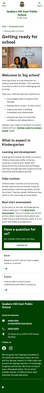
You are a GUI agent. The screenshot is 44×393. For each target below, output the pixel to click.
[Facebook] (4, 349)
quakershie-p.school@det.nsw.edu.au (20, 322)
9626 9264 (13, 329)
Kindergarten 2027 (16, 26)
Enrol (7, 255)
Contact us (22, 245)
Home (4, 26)
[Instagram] (11, 349)
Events (7, 277)
